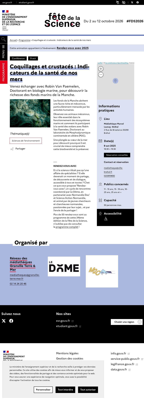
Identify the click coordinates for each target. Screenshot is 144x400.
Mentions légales (67, 353)
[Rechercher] (3, 39)
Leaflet (100, 63)
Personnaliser (43, 389)
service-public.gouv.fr (125, 358)
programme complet (67, 227)
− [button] (100, 72)
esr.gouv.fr (7, 2)
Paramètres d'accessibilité (123, 2)
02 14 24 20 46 (18, 283)
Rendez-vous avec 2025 (73, 48)
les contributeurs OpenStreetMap (116, 63)
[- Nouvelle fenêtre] (133, 2)
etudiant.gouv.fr (26, 2)
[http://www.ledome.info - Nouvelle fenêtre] (64, 267)
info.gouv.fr (119, 353)
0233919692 (109, 176)
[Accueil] (20, 20)
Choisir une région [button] (124, 322)
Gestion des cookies (69, 358)
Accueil (13, 40)
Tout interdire (65, 389)
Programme (24, 40)
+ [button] (100, 66)
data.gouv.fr (119, 369)
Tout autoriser (88, 389)
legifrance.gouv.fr (123, 364)
